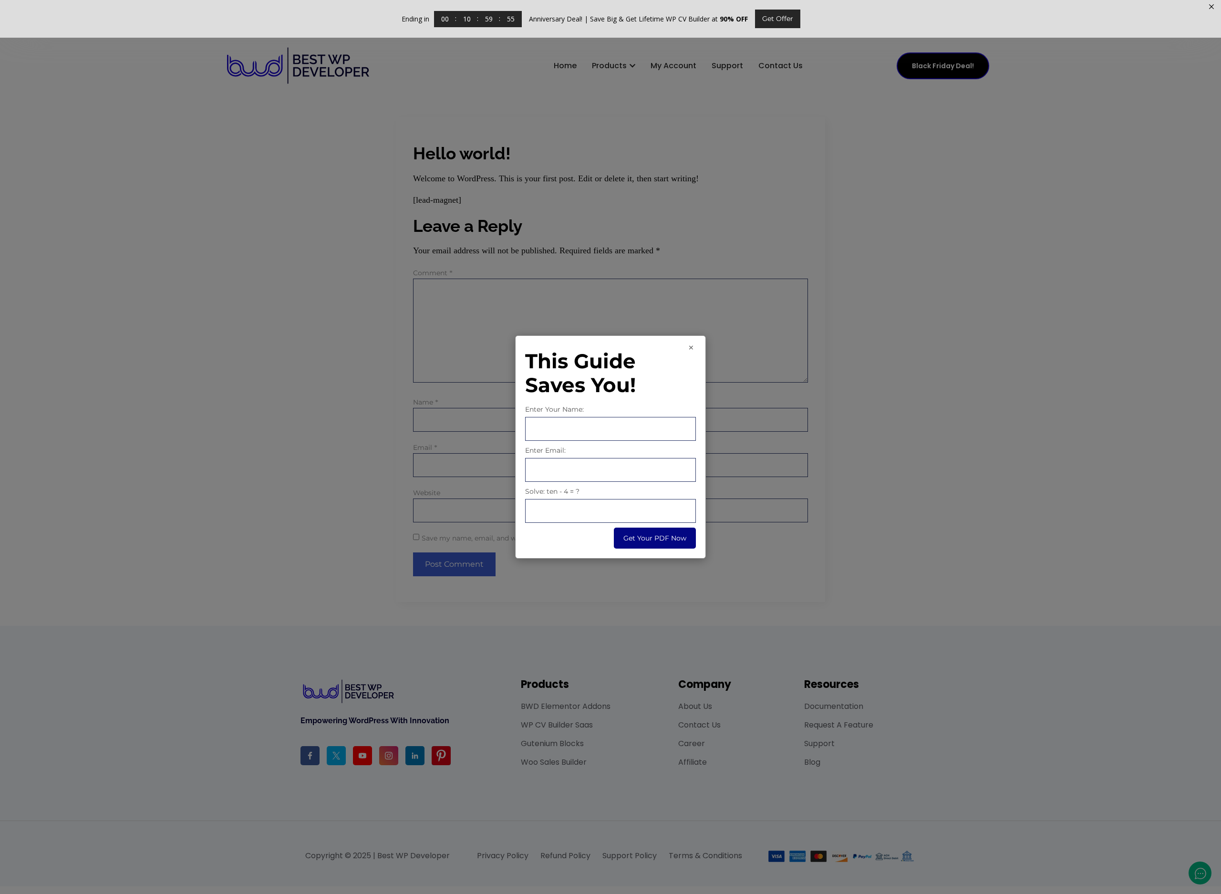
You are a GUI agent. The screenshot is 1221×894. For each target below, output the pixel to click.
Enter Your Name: (554, 409)
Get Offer (777, 18)
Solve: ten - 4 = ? (552, 491)
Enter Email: (545, 450)
